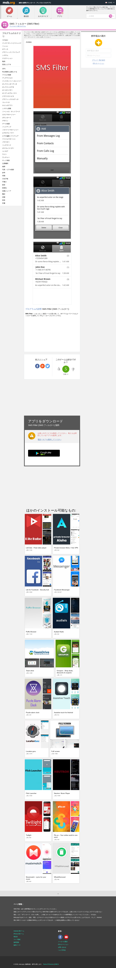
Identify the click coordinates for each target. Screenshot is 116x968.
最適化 (4, 188)
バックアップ (6, 127)
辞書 (3, 203)
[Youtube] (67, 939)
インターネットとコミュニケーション (11, 44)
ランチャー (6, 157)
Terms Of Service (48, 964)
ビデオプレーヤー (8, 133)
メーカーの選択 (63, 941)
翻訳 (3, 194)
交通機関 (5, 163)
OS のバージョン (98, 63)
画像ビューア (6, 191)
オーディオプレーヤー (10, 93)
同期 (3, 176)
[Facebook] (61, 939)
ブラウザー (6, 142)
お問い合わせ (62, 947)
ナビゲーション (7, 58)
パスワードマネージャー (10, 130)
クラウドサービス (8, 96)
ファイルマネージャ (9, 139)
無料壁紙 (16, 942)
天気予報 (5, 179)
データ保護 (6, 124)
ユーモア (5, 151)
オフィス (5, 49)
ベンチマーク (6, 145)
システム (5, 55)
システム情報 (6, 108)
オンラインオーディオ (9, 84)
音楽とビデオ (6, 64)
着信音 (16, 936)
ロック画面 (6, 160)
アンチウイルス (7, 78)
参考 (3, 172)
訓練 (3, 197)
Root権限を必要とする (9, 72)
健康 (3, 166)
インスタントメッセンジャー (11, 81)
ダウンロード (6, 117)
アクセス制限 (6, 75)
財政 (3, 200)
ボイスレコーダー (8, 148)
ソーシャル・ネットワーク (11, 111)
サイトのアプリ (7, 105)
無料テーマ (17, 945)
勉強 (3, 61)
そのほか (5, 40)
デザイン (5, 121)
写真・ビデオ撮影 (9, 169)
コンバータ (6, 102)
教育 (3, 185)
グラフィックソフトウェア (11, 52)
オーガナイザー (7, 90)
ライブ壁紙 (17, 939)
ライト (4, 154)
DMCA (57, 964)
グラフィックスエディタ (10, 99)
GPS (3, 69)
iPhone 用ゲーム (19, 934)
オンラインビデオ (8, 87)
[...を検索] (111, 16)
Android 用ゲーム (19, 931)
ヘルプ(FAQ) (62, 950)
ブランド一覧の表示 (98, 60)
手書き (4, 182)
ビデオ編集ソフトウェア (10, 136)
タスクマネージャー (9, 114)
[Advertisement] (12, 243)
